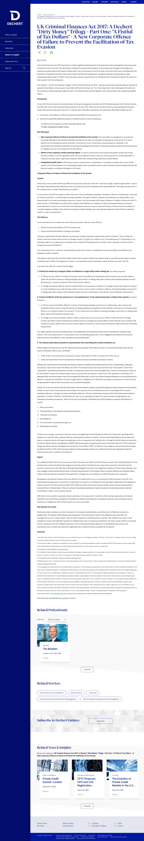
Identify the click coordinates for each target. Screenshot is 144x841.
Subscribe (101, 721)
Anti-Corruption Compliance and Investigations (101, 699)
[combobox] (57, 619)
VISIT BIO (45, 658)
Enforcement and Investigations (52, 693)
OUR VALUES (115, 2)
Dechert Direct (42, 823)
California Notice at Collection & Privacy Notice (67, 837)
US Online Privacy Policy (80, 835)
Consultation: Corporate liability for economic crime (53, 549)
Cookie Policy (92, 835)
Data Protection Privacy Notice (105, 835)
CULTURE (95, 2)
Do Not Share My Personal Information (86, 838)
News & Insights (48, 15)
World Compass (68, 823)
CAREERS (134, 2)
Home (39, 15)
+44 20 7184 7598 (54, 653)
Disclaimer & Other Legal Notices (64, 835)
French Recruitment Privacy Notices (118, 837)
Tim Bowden (50, 648)
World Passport (68, 826)
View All (87, 670)
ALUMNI (123, 2)
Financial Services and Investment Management (58, 699)
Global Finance (76, 693)
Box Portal (40, 826)
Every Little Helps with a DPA (59, 593)
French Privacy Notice (102, 837)
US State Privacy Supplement (87, 837)
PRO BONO (104, 2)
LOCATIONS (85, 2)
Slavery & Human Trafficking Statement (65, 838)
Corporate (93, 693)
